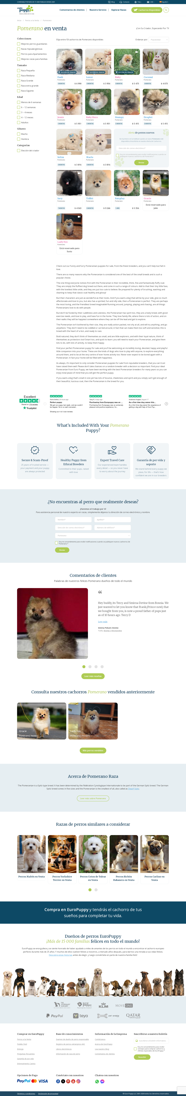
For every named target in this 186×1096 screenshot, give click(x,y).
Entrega (20, 1049)
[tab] (83, 666)
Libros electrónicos (64, 1049)
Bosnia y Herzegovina (113, 630)
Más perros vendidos (93, 750)
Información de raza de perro (68, 1054)
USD (151, 2)
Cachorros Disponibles (149, 10)
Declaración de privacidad (48, 1093)
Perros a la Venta (24, 1039)
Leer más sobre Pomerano (93, 798)
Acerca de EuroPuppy (103, 1044)
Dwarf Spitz (133, 788)
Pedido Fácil (22, 1044)
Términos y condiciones (26, 1093)
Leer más (102, 621)
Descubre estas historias (60, 955)
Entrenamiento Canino (26, 1063)
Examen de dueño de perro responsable (72, 1039)
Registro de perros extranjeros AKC (70, 1044)
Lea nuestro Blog (102, 1049)
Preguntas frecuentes (26, 1054)
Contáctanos (100, 1039)
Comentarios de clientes (105, 1054)
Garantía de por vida (25, 1058)
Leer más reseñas (93, 676)
